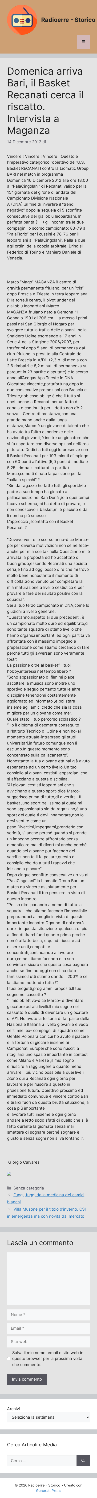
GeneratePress (48, 1490)
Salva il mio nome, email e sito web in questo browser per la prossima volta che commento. (47, 1358)
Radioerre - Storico (68, 19)
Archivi (13, 1408)
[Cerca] (83, 1461)
